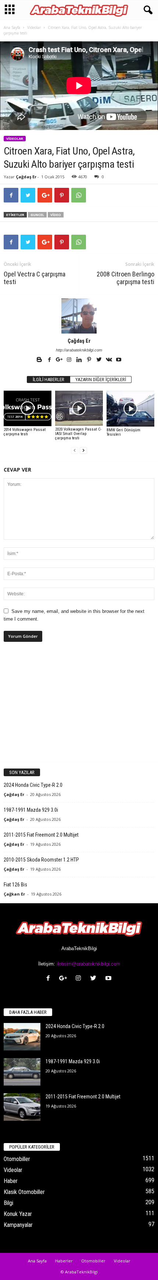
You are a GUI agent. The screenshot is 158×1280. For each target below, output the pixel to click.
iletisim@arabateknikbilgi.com (88, 964)
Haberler (64, 1261)
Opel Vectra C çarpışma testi (34, 278)
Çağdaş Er (26, 176)
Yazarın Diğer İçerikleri (100, 379)
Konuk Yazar (18, 1213)
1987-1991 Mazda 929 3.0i (31, 810)
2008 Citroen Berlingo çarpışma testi (125, 278)
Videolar (34, 27)
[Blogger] (40, 360)
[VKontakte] (109, 360)
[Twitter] (99, 360)
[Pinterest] (89, 360)
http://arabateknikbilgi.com (79, 350)
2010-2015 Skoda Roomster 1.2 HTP (41, 860)
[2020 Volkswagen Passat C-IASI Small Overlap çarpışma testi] (79, 408)
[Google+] (60, 360)
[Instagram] (70, 360)
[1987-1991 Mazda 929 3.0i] (22, 1072)
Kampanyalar (18, 1224)
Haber (11, 1180)
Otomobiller (17, 1159)
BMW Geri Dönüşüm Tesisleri (123, 432)
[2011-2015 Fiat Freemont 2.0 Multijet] (22, 1107)
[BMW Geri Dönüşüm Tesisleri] (130, 409)
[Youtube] (118, 360)
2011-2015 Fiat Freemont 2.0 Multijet (41, 835)
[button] (147, 10)
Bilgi (8, 1202)
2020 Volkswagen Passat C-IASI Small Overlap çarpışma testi (78, 433)
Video (55, 214)
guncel (37, 214)
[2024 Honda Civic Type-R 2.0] (22, 1036)
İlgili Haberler (48, 379)
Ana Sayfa (12, 27)
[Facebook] (50, 360)
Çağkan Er (14, 894)
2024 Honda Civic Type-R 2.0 (33, 785)
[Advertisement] (79, 708)
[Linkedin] (80, 360)
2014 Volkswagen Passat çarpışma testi (25, 431)
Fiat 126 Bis (15, 885)
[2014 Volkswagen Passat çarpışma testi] (27, 408)
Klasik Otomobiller (24, 1191)
